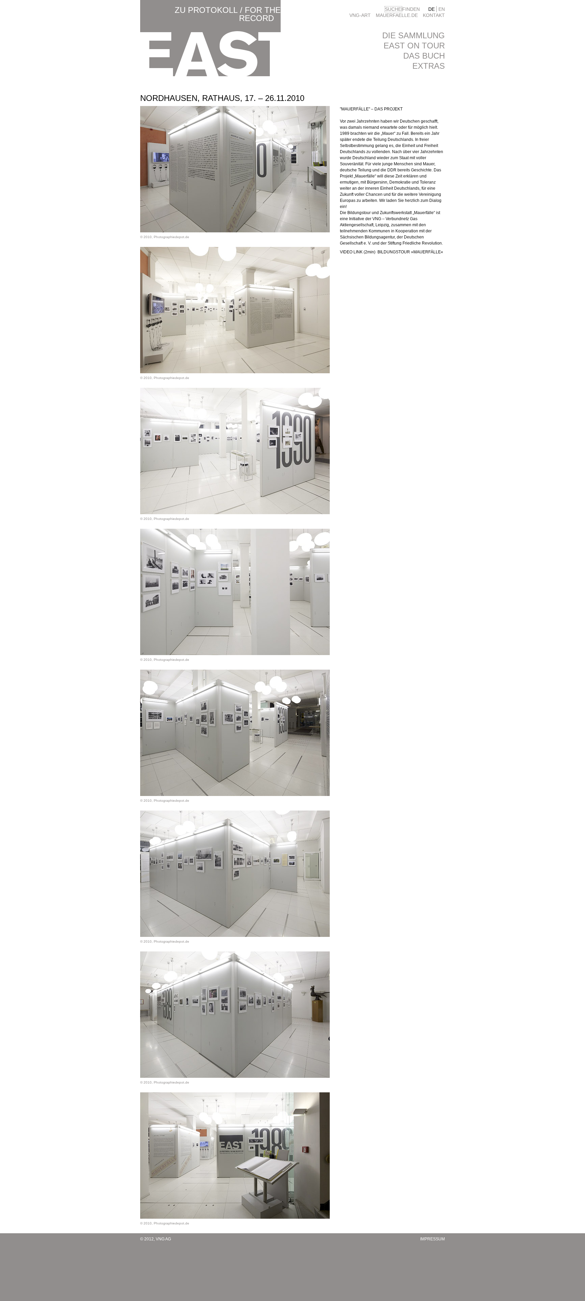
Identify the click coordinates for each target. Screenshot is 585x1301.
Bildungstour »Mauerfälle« (410, 252)
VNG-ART (360, 15)
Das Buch (424, 55)
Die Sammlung (413, 35)
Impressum (432, 1239)
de (431, 9)
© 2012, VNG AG (155, 1239)
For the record (260, 14)
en (441, 9)
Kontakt (434, 15)
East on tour (414, 45)
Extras (428, 65)
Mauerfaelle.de (397, 15)
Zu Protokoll (206, 10)
